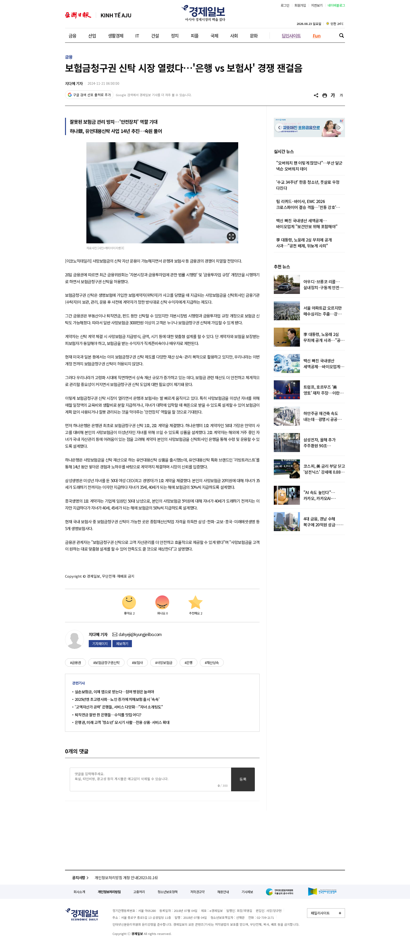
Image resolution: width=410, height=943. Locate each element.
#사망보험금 (163, 662)
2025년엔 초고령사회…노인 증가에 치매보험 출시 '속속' (117, 699)
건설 (155, 35)
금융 (72, 35)
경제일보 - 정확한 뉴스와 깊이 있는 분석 (81, 914)
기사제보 (247, 891)
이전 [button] (279, 127)
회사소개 (79, 891)
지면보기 (317, 5)
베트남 (116, 15)
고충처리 (139, 891)
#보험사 (137, 662)
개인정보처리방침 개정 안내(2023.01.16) (126, 877)
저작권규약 (197, 891)
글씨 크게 (333, 95)
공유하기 (316, 95)
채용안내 (223, 891)
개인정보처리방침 (109, 891)
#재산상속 (212, 662)
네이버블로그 (336, 5)
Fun (317, 35)
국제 (214, 35)
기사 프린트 (324, 95)
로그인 (285, 5)
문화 (253, 35)
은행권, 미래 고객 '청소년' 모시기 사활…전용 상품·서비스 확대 (122, 722)
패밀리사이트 (320, 912)
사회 (234, 35)
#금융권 (75, 662)
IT (137, 35)
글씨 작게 (341, 95)
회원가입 (300, 5)
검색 (341, 35)
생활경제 (115, 35)
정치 (174, 35)
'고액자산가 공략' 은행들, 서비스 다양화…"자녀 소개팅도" (119, 707)
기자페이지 (100, 643)
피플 (194, 35)
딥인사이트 (291, 35)
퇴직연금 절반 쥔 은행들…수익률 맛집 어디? (108, 714)
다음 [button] (339, 127)
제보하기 (122, 643)
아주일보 (78, 15)
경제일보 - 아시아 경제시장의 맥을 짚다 (205, 13)
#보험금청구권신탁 (106, 662)
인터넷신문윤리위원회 (280, 892)
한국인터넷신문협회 (322, 891)
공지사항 (78, 877)
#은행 (188, 662)
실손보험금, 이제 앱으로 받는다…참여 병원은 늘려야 (114, 691)
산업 (92, 35)
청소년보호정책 (167, 891)
